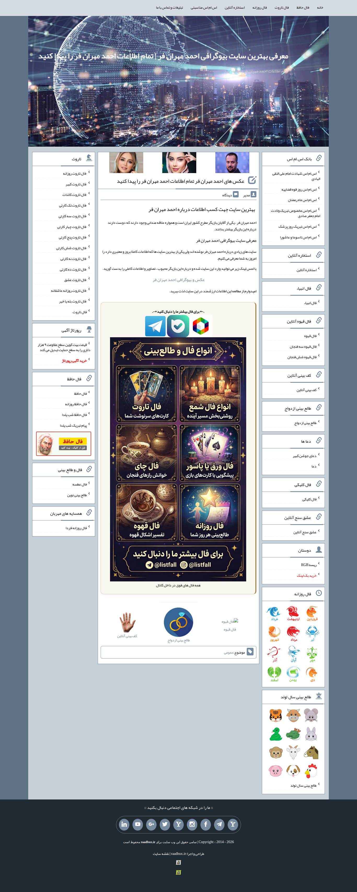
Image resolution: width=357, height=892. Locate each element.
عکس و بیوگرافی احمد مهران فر (179, 279)
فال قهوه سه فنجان (303, 346)
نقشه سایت (161, 853)
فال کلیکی (309, 499)
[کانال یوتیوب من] (138, 825)
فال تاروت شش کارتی (71, 247)
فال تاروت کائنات (74, 194)
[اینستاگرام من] (192, 825)
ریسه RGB (308, 564)
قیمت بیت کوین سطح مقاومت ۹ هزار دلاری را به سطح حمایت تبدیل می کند (64, 347)
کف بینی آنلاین (306, 389)
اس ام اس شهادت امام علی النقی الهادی (296, 176)
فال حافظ (303, 7)
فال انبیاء (310, 302)
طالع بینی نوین (77, 495)
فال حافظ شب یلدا (74, 414)
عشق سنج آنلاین (304, 531)
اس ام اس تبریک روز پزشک (297, 226)
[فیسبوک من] (205, 825)
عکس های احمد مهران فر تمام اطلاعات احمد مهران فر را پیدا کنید (180, 181)
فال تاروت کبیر (76, 183)
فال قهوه (230, 629)
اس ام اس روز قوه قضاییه (298, 189)
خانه (320, 7)
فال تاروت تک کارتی (73, 205)
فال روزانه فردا (76, 527)
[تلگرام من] (219, 825)
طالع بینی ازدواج (305, 422)
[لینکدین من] (124, 825)
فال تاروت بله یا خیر (73, 301)
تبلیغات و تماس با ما (169, 7)
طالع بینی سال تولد (303, 785)
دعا (314, 466)
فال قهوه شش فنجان (301, 357)
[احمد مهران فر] (232, 163)
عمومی (228, 652)
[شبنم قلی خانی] (126, 163)
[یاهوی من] (233, 825)
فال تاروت (282, 7)
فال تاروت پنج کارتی (73, 237)
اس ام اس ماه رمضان (302, 199)
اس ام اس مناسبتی (204, 7)
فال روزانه (259, 7)
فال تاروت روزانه (75, 173)
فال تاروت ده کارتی (73, 269)
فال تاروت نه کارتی (73, 258)
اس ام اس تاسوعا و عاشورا (298, 237)
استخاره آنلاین (235, 7)
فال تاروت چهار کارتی (72, 226)
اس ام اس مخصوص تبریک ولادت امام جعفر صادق (295, 213)
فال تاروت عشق (75, 279)
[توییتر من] (165, 825)
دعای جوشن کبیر (304, 455)
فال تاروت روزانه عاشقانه (69, 290)
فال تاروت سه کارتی (73, 216)
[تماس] (178, 825)
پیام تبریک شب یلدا (73, 425)
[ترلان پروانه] (179, 163)
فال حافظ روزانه (76, 404)
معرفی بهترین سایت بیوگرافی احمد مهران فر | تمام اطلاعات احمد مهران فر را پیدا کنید (163, 56)
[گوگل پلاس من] (151, 825)
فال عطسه (79, 484)
